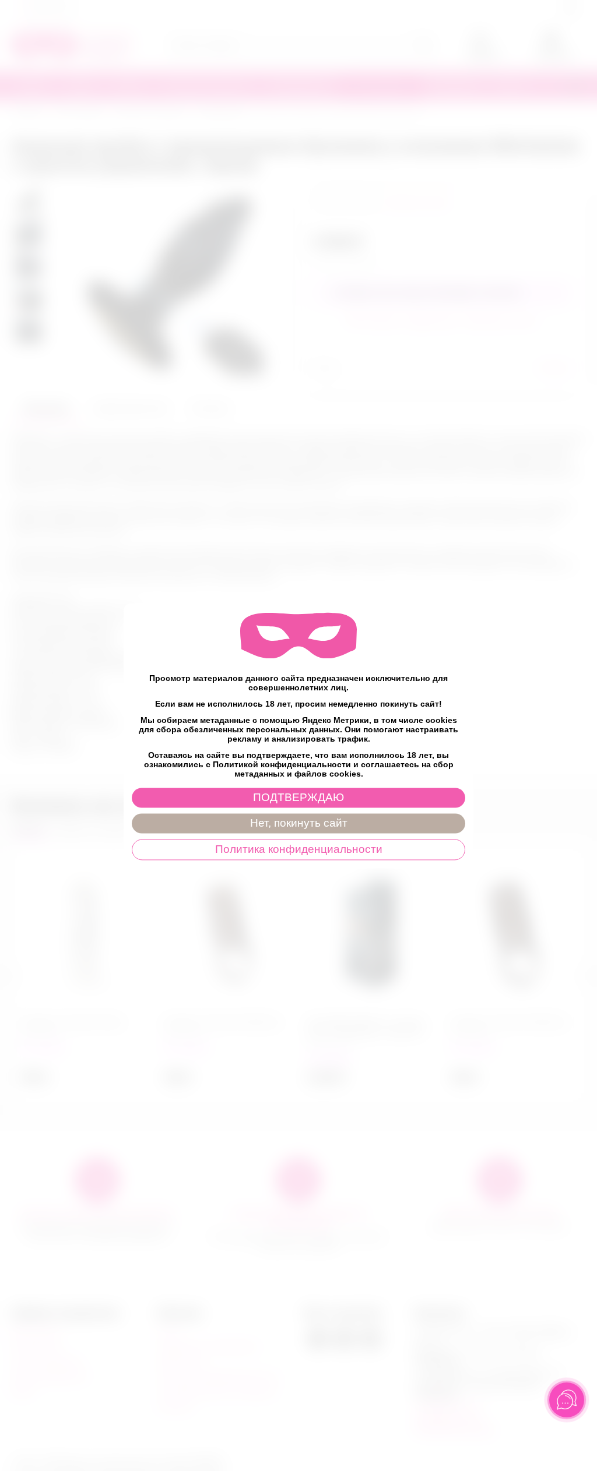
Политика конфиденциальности (298, 849)
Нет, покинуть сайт (298, 823)
